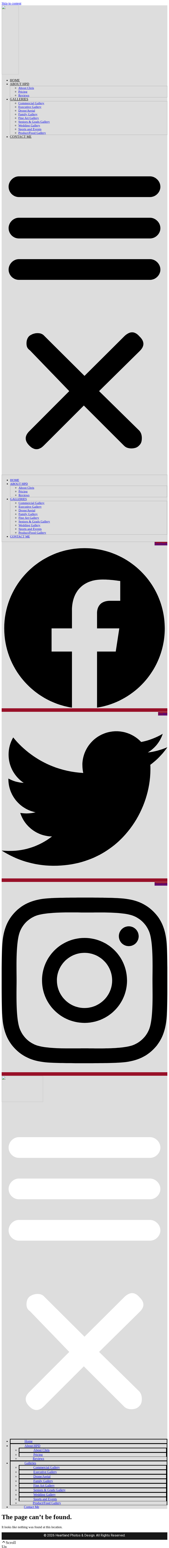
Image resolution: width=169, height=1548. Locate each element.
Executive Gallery (29, 107)
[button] (84, 308)
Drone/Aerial (26, 110)
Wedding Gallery (29, 125)
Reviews (23, 95)
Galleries (19, 99)
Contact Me (21, 136)
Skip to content (11, 3)
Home (15, 80)
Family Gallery (28, 114)
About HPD (19, 84)
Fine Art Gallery (28, 118)
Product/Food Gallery (32, 132)
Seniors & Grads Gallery (34, 121)
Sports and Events (29, 129)
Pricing (22, 91)
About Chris (26, 88)
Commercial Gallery (31, 103)
